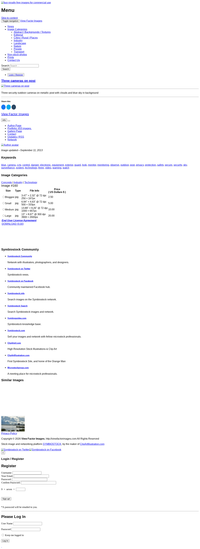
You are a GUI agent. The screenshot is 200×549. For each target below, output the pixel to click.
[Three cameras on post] (15, 86)
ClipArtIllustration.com (19, 355)
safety (160, 165)
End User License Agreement (19, 220)
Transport (19, 51)
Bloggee (9, 197)
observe (114, 165)
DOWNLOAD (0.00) (13, 224)
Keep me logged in (14, 535)
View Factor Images (31, 21)
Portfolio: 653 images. (20, 128)
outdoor (124, 165)
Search (5, 65)
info (4, 120)
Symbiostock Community (20, 256)
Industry (18, 40)
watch (66, 167)
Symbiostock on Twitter (19, 269)
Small (8, 203)
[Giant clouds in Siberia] (13, 430)
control (26, 165)
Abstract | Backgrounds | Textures (32, 32)
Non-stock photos (17, 54)
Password (6, 529)
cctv (19, 165)
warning (56, 167)
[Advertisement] (26, 236)
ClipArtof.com (14, 343)
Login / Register (16, 75)
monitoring (103, 165)
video (48, 167)
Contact (12, 134)
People (18, 49)
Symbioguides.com (17, 318)
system (20, 167)
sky (185, 165)
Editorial (18, 35)
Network (12, 139)
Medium (9, 209)
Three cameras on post (18, 80)
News (11, 26)
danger (35, 165)
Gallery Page (15, 131)
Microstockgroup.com (18, 368)
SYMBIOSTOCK (52, 444)
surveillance (8, 167)
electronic (45, 165)
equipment (58, 165)
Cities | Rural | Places (26, 37)
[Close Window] (1, 546)
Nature (17, 46)
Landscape (20, 43)
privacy (140, 165)
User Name (6, 523)
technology (31, 167)
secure (168, 165)
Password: (6, 479)
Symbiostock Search (18, 306)
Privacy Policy (9, 433)
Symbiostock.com (16, 330)
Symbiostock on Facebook (20, 281)
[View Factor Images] (26, 2)
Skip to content (9, 18)
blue (3, 165)
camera (11, 165)
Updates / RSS (16, 136)
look (84, 165)
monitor (92, 165)
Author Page (14, 125)
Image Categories (17, 29)
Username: (6, 472)
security (178, 165)
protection (150, 165)
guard (77, 165)
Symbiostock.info (16, 293)
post (132, 165)
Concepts (6, 182)
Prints (11, 57)
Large (8, 215)
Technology (30, 182)
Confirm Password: (11, 482)
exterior (69, 165)
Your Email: (7, 476)
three (41, 167)
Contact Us (14, 60)
